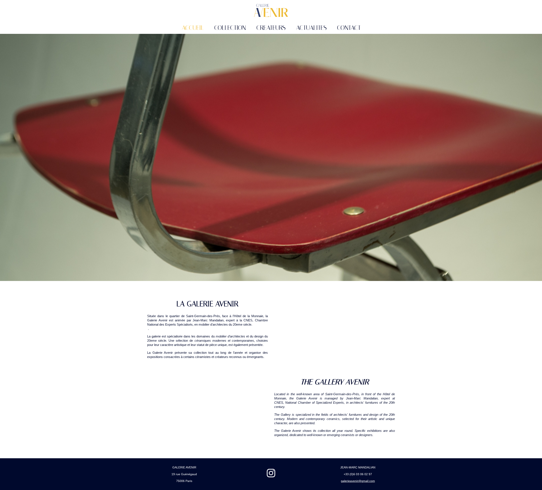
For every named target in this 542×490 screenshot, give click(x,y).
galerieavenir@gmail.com (358, 481)
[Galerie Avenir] (271, 10)
